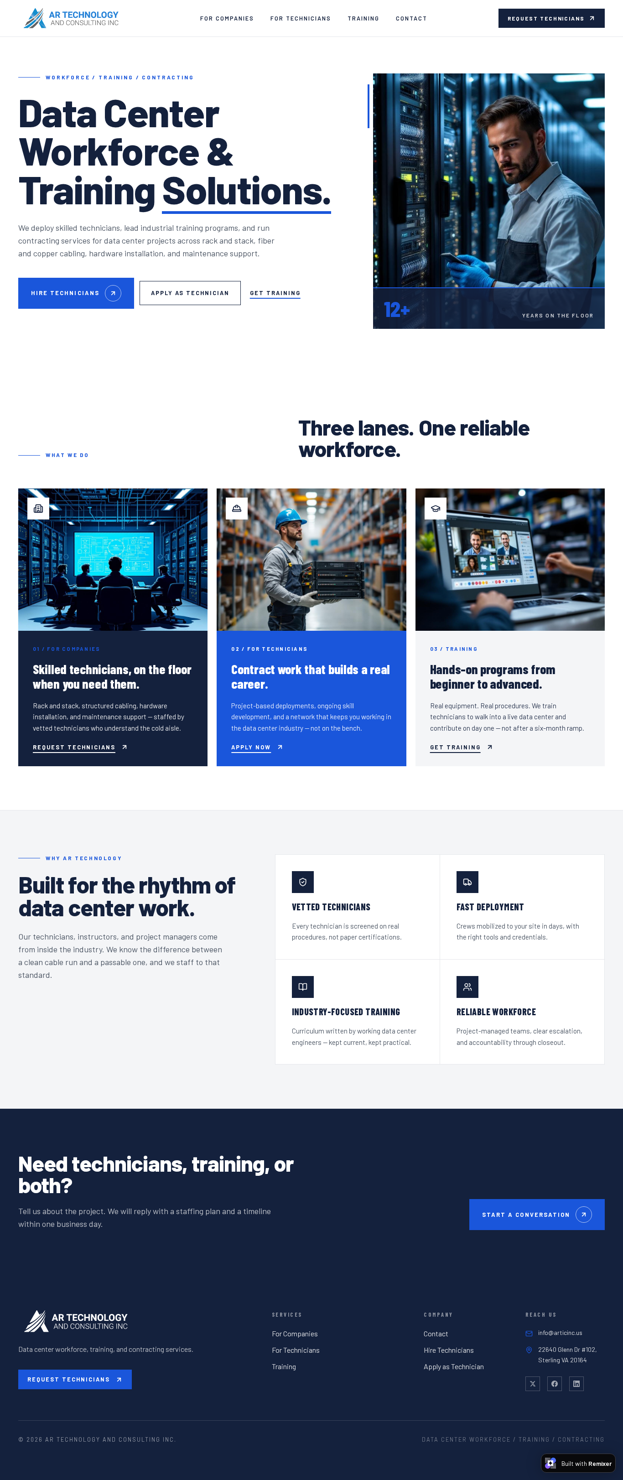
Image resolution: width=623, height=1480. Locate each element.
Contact (411, 18)
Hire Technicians (65, 292)
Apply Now (251, 747)
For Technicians (300, 18)
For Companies (227, 18)
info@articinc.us (560, 1332)
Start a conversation (526, 1214)
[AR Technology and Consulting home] (74, 18)
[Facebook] (554, 1383)
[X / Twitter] (532, 1383)
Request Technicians (546, 18)
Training (363, 18)
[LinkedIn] (576, 1383)
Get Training (275, 293)
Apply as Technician (190, 293)
